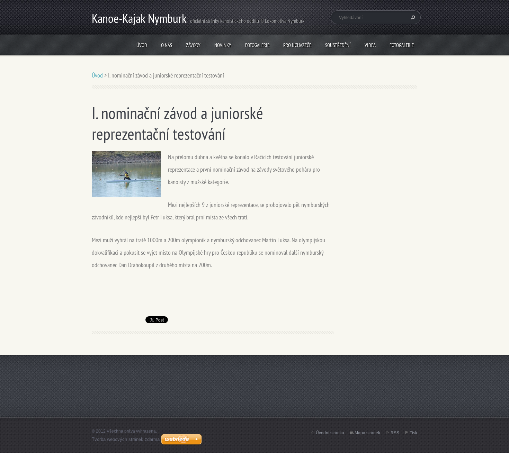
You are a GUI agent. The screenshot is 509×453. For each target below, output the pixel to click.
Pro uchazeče (297, 45)
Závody (193, 45)
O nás (166, 45)
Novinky (222, 45)
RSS (395, 433)
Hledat (412, 17)
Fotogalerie (257, 45)
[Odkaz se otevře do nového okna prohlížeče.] (126, 173)
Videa (370, 45)
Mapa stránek (367, 433)
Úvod (141, 45)
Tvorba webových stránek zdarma (126, 439)
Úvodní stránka (330, 433)
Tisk (413, 433)
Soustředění (338, 45)
